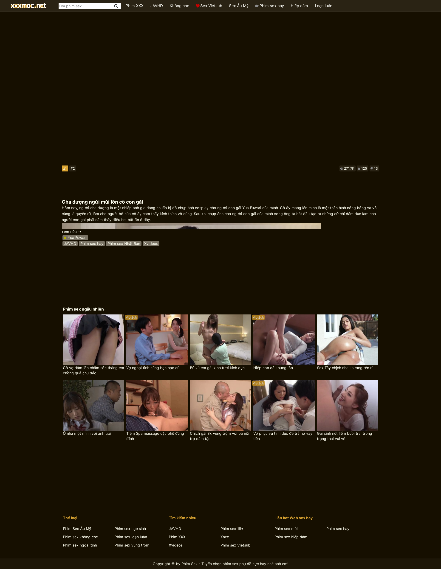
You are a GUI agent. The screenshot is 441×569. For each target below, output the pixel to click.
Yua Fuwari (77, 237)
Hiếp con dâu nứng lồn (273, 367)
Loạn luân (323, 5)
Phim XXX (135, 5)
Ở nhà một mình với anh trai (87, 433)
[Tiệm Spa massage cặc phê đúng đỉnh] (157, 405)
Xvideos (151, 243)
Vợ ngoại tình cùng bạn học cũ (152, 367)
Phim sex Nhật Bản (123, 243)
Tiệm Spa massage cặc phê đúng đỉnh (155, 436)
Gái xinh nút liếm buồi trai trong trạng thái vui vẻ (344, 436)
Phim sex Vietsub (235, 545)
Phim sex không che (80, 537)
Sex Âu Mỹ (239, 5)
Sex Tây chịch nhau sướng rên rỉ (345, 367)
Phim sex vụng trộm (132, 545)
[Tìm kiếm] (116, 6)
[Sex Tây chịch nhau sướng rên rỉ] (347, 339)
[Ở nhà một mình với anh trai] (93, 405)
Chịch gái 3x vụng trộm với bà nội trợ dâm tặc (219, 436)
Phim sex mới (286, 528)
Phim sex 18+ (232, 528)
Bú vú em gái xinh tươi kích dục (217, 367)
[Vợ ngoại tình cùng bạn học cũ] (157, 339)
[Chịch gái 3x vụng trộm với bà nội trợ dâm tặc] (220, 405)
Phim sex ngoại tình (80, 545)
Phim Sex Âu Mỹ (77, 528)
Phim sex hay (272, 5)
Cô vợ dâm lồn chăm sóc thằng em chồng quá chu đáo (93, 370)
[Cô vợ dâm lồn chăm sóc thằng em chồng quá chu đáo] (93, 339)
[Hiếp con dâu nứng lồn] (284, 339)
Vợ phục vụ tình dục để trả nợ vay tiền (282, 436)
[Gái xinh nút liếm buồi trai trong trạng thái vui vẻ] (347, 405)
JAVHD (156, 5)
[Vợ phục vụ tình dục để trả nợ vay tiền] (284, 405)
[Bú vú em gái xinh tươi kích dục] (220, 339)
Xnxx (224, 537)
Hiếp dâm (299, 5)
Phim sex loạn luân (131, 537)
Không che (179, 5)
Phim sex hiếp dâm (290, 537)
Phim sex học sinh (130, 528)
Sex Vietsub (211, 5)
